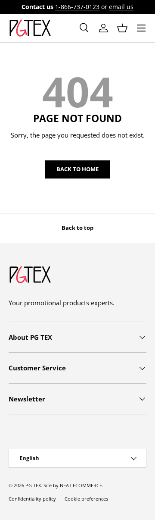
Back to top (77, 228)
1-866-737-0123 (77, 7)
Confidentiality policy (32, 498)
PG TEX (33, 485)
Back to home (77, 169)
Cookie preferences (86, 498)
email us (121, 7)
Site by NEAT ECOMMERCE (72, 485)
